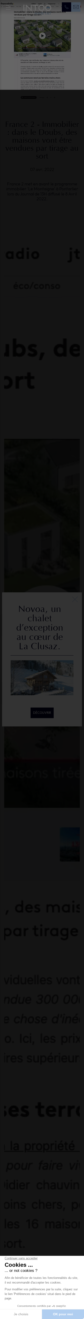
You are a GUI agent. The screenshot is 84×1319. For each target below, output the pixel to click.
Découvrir (42, 713)
